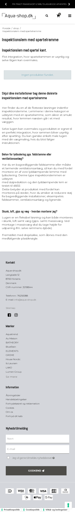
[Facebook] (11, 315)
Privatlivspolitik (12, 509)
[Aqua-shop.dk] (19, 16)
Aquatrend (12, 334)
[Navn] (37, 438)
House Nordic (13, 359)
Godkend (34, 470)
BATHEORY (12, 342)
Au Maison (11, 338)
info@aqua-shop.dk (25, 299)
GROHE (10, 355)
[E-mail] (37, 449)
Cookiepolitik (32, 509)
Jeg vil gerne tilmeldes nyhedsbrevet (36, 457)
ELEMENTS (12, 350)
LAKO (9, 367)
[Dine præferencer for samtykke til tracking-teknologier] (68, 505)
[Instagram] (17, 315)
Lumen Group (14, 371)
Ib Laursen (11, 363)
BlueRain (11, 346)
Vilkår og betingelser (57, 509)
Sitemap (10, 308)
